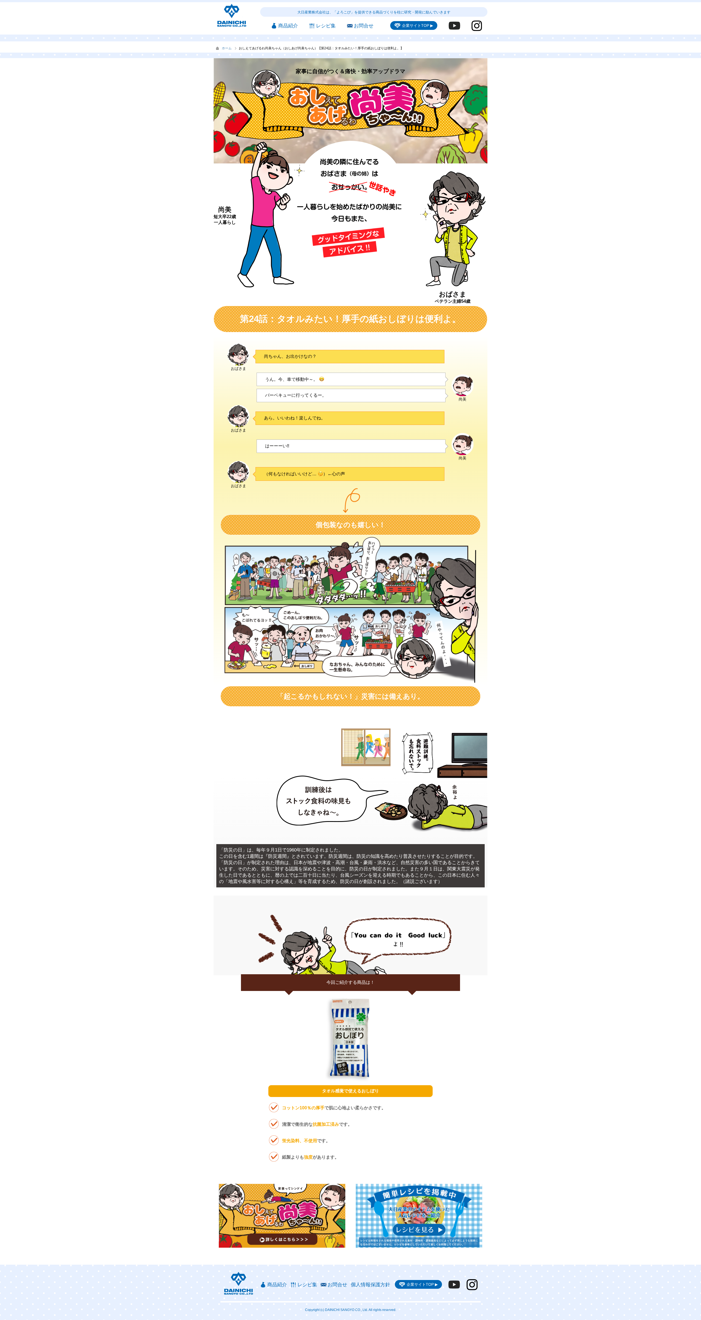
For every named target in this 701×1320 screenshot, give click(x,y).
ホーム (227, 48)
